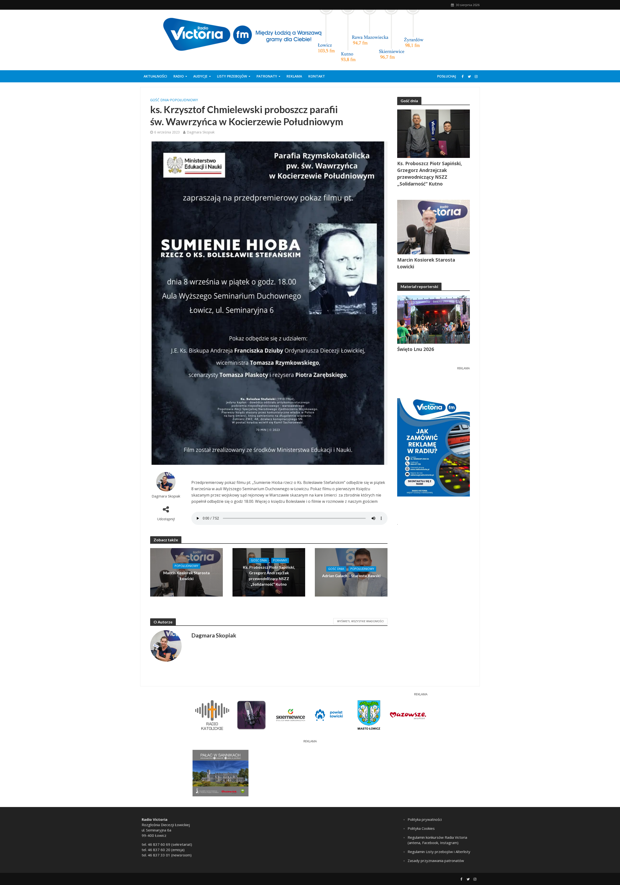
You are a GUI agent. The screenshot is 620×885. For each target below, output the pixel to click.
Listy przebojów (232, 76)
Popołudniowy (184, 100)
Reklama (294, 76)
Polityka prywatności (425, 819)
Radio (178, 76)
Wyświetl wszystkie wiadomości (360, 621)
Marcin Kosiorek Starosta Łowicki (186, 575)
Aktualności (155, 76)
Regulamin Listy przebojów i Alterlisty (439, 851)
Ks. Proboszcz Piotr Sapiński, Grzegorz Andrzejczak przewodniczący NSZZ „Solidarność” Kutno (269, 575)
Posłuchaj (446, 76)
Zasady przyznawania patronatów (436, 860)
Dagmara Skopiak (201, 132)
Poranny (280, 560)
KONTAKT (316, 76)
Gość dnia (159, 100)
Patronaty (266, 76)
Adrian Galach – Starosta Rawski (351, 575)
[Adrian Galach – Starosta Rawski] (351, 571)
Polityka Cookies (421, 828)
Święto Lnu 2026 (415, 349)
